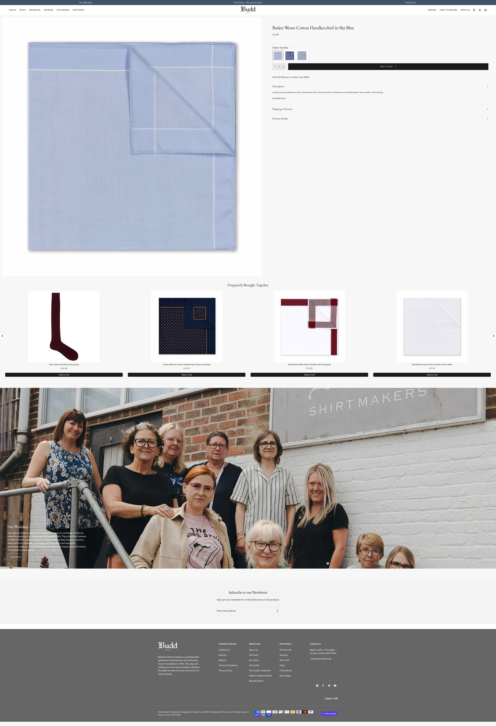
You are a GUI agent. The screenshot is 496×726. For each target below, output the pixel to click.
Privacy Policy (225, 670)
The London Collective (260, 670)
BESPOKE (432, 10)
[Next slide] (493, 335)
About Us (253, 650)
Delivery (223, 655)
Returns (222, 660)
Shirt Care (284, 660)
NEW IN (12, 10)
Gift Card (253, 655)
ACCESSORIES (62, 10)
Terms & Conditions (228, 665)
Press (282, 665)
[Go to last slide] (2, 335)
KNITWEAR (48, 10)
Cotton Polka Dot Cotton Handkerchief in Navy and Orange (186, 364)
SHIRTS (22, 10)
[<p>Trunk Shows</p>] (408, 2)
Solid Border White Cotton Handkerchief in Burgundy (309, 364)
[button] (474, 10)
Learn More (15, 557)
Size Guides (285, 675)
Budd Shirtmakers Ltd (172, 712)
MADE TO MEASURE (448, 10)
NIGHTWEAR (78, 10)
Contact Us (224, 650)
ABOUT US (465, 10)
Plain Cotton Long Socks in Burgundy (64, 364)
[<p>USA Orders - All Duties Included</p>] (248, 2)
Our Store (253, 660)
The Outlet (254, 665)
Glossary (284, 655)
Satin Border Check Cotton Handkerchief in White (432, 364)
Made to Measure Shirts (260, 675)
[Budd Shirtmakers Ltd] (248, 10)
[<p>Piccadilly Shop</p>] (87, 2)
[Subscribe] (277, 611)
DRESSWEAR (34, 10)
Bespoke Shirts (256, 681)
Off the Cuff (285, 650)
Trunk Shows (286, 670)
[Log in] (479, 10)
